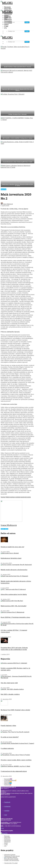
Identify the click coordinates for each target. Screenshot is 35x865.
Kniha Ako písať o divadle (11, 859)
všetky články (4, 529)
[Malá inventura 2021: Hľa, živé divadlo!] (12, 601)
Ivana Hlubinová (8, 204)
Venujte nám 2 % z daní (11, 863)
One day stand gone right (9, 683)
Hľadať (27, 22)
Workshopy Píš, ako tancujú (12, 856)
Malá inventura (10, 497)
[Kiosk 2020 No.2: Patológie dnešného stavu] (12, 612)
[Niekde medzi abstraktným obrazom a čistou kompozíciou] (14, 576)
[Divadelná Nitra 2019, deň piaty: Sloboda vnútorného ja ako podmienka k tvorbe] (4, 642)
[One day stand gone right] (17, 678)
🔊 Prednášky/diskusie (10, 857)
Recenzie (7, 7)
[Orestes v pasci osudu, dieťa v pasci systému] (15, 755)
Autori (6, 24)
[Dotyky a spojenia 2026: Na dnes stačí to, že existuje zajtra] (14, 663)
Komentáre (8, 21)
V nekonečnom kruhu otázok (14, 771)
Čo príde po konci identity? (10, 737)
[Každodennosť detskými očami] (10, 553)
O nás (6, 26)
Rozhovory (8, 19)
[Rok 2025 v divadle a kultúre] (12, 689)
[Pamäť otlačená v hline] (4, 720)
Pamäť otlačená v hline (8, 725)
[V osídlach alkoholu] (17, 743)
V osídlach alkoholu (7, 748)
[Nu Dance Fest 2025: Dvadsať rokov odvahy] (4, 705)
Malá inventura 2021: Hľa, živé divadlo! (13, 606)
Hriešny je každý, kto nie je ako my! (12, 547)
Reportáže (7, 9)
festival (3, 497)
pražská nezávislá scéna (23, 497)
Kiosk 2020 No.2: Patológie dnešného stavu (15, 617)
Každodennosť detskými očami (11, 558)
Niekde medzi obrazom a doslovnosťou (14, 570)
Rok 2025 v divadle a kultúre (10, 694)
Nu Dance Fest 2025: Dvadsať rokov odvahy (15, 710)
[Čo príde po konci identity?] (15, 732)
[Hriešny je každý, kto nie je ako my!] (4, 542)
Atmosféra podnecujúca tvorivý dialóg (14, 594)
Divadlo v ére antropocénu (11, 860)
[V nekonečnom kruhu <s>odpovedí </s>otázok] (15, 766)
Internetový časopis (9, 854)
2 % (5, 28)
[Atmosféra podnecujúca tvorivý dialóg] (13, 589)
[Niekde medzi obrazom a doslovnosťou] (16, 564)
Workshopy (8, 14)
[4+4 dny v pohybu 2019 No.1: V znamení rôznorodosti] (17, 625)
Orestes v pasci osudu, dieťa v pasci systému (16, 760)
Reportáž (3, 189)
